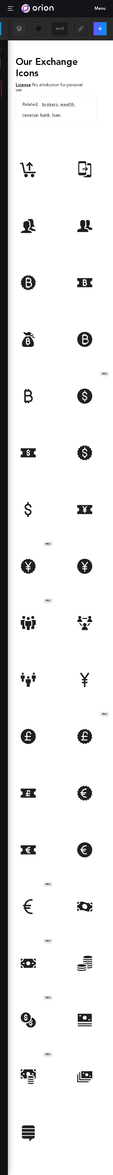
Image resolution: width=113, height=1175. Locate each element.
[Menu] (10, 8)
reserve (30, 115)
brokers (50, 105)
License (23, 85)
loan (56, 115)
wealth (67, 105)
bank (45, 115)
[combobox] (59, 29)
